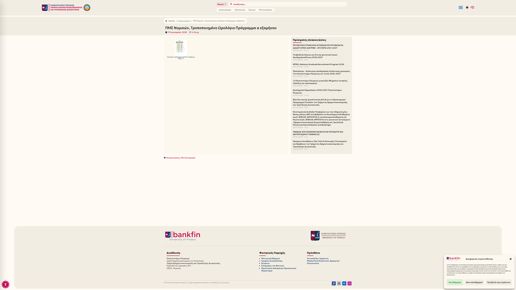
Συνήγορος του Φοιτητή (272, 265)
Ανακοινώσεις (225, 10)
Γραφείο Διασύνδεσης (271, 261)
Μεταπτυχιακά (188, 158)
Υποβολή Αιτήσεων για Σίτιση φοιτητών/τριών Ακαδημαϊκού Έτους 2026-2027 (315, 56)
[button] (510, 259)
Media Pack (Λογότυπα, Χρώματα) (323, 261)
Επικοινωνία (313, 263)
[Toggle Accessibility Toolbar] (5, 284)
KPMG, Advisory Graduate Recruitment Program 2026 (318, 64)
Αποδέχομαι (455, 282)
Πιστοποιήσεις (265, 10)
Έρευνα (252, 10)
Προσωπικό (240, 10)
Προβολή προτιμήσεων (498, 282)
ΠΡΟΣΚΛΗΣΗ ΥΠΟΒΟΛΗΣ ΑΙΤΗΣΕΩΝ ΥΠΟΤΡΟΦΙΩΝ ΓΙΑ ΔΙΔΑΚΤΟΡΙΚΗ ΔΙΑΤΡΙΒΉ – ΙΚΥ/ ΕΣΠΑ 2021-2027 (318, 46)
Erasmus (265, 263)
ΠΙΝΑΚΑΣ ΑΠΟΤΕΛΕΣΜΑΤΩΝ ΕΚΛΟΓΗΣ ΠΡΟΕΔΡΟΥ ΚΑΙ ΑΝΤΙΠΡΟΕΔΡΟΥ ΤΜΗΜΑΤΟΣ (318, 133)
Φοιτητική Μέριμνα (270, 258)
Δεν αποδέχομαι (474, 282)
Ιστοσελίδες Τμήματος (318, 258)
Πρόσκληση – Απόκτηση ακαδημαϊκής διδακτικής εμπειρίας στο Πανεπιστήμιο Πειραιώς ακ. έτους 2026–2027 (321, 72)
